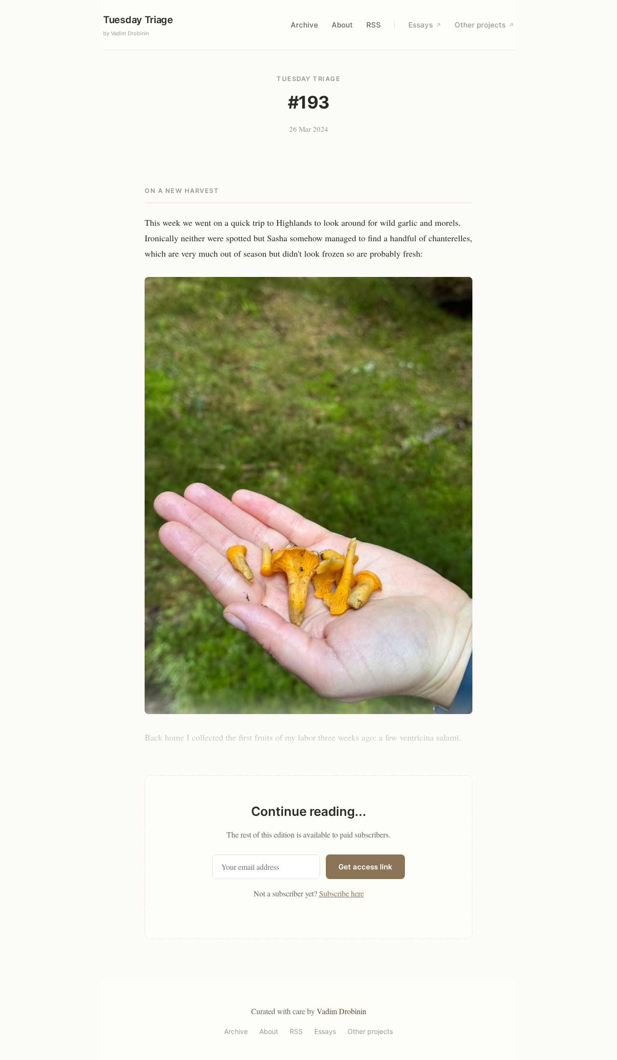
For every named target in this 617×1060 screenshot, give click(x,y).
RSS (373, 24)
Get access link (365, 866)
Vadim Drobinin (341, 1011)
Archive (304, 24)
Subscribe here (341, 893)
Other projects (484, 24)
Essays (424, 24)
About (342, 24)
